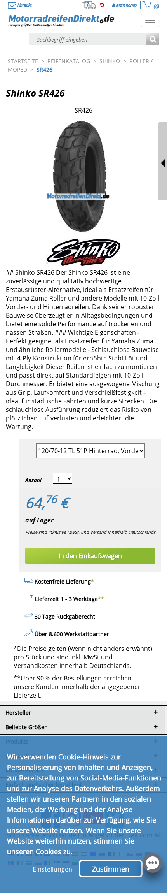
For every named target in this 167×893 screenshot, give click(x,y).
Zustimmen (110, 869)
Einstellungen (52, 869)
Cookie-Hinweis (83, 756)
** (101, 599)
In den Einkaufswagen (90, 556)
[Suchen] (152, 39)
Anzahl (33, 479)
